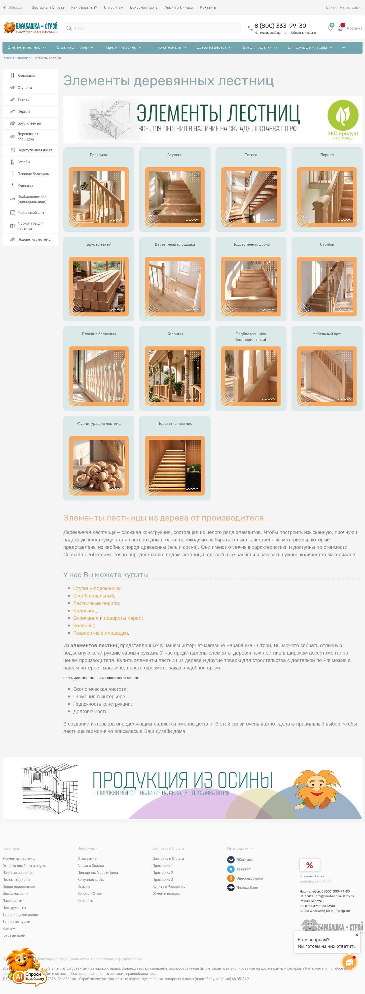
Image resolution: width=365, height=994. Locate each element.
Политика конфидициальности (62, 959)
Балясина (84, 610)
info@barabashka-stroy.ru (334, 896)
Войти (331, 7)
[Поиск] (69, 28)
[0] (330, 30)
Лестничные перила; (96, 602)
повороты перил (123, 617)
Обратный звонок (304, 32)
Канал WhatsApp (312, 911)
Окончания (85, 617)
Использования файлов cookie (116, 959)
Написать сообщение (270, 32)
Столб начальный (93, 595)
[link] (12, 7)
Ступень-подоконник (96, 588)
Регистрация (351, 7)
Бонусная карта (312, 876)
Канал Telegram (338, 911)
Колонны (83, 625)
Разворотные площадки (100, 632)
